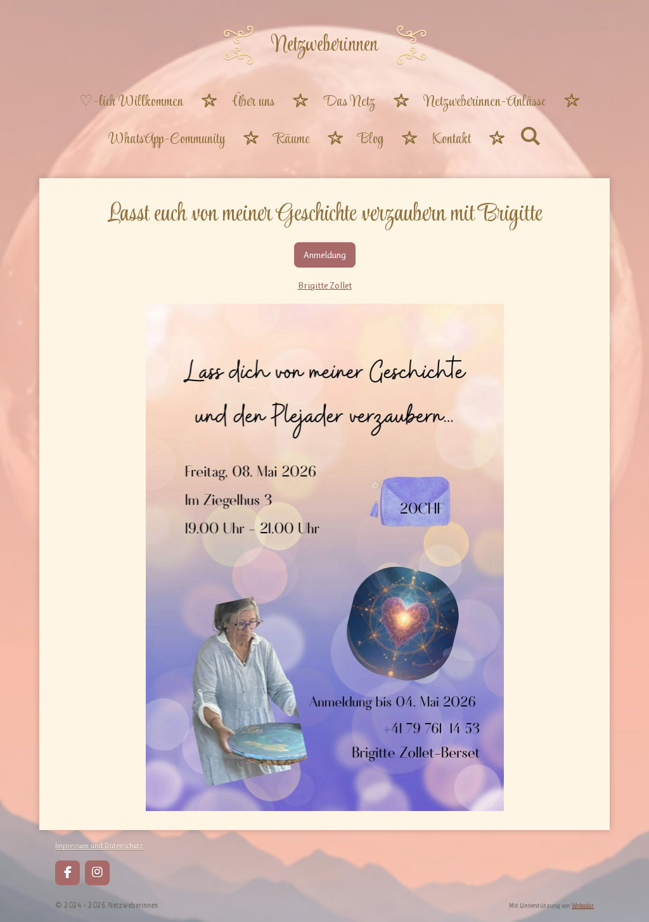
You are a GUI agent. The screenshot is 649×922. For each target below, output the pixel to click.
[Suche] (530, 138)
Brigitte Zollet (325, 285)
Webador (583, 905)
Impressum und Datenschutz (99, 845)
